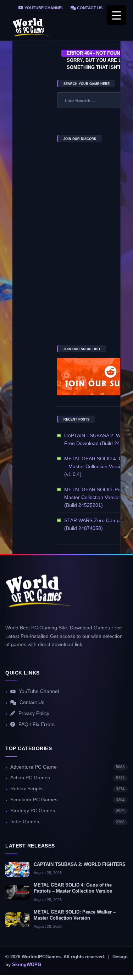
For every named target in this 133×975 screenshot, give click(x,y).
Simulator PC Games (67, 799)
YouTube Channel (43, 8)
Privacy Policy (33, 713)
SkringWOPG (26, 964)
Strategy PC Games (67, 810)
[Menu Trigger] (116, 15)
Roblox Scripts (67, 788)
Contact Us (89, 8)
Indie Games (67, 821)
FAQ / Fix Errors (36, 724)
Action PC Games (67, 777)
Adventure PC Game (67, 767)
